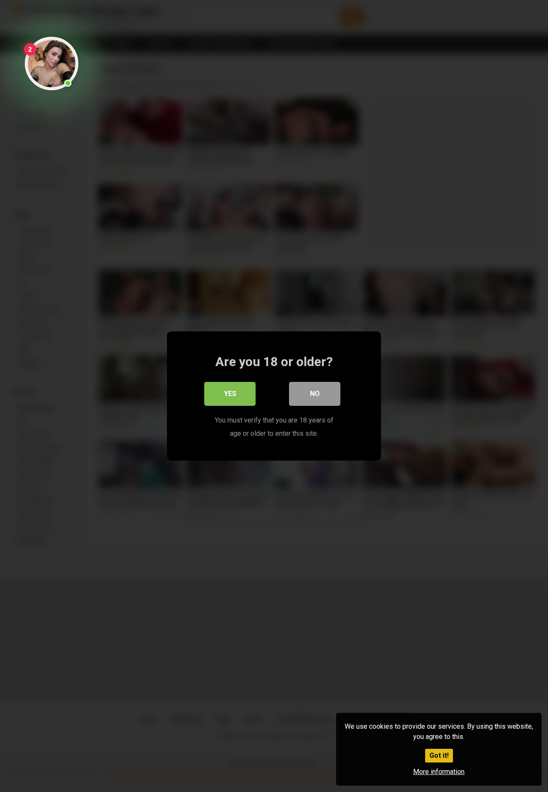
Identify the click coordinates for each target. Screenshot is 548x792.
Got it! (439, 755)
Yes (230, 394)
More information (439, 772)
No (315, 394)
